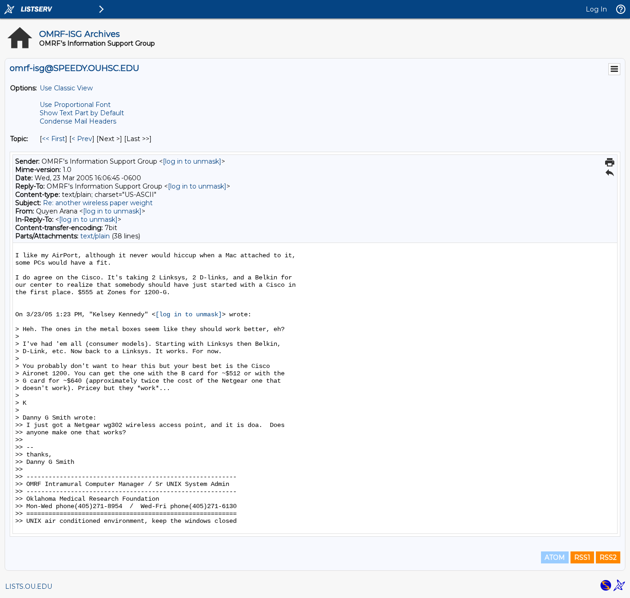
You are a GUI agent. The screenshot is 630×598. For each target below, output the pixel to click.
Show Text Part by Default (82, 113)
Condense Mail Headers (78, 121)
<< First (53, 139)
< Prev (81, 139)
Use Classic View (66, 88)
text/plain (95, 236)
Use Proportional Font (75, 105)
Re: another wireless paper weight (98, 203)
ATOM (555, 557)
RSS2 (608, 557)
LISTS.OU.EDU (28, 586)
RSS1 (582, 557)
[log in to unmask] (192, 161)
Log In (596, 9)
